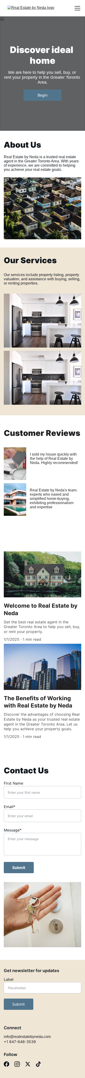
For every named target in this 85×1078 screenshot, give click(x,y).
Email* (9, 806)
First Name (13, 783)
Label (8, 979)
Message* (12, 830)
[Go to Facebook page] (6, 1064)
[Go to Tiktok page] (38, 1064)
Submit (18, 867)
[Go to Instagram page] (17, 1064)
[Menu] (77, 8)
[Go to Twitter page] (27, 1064)
